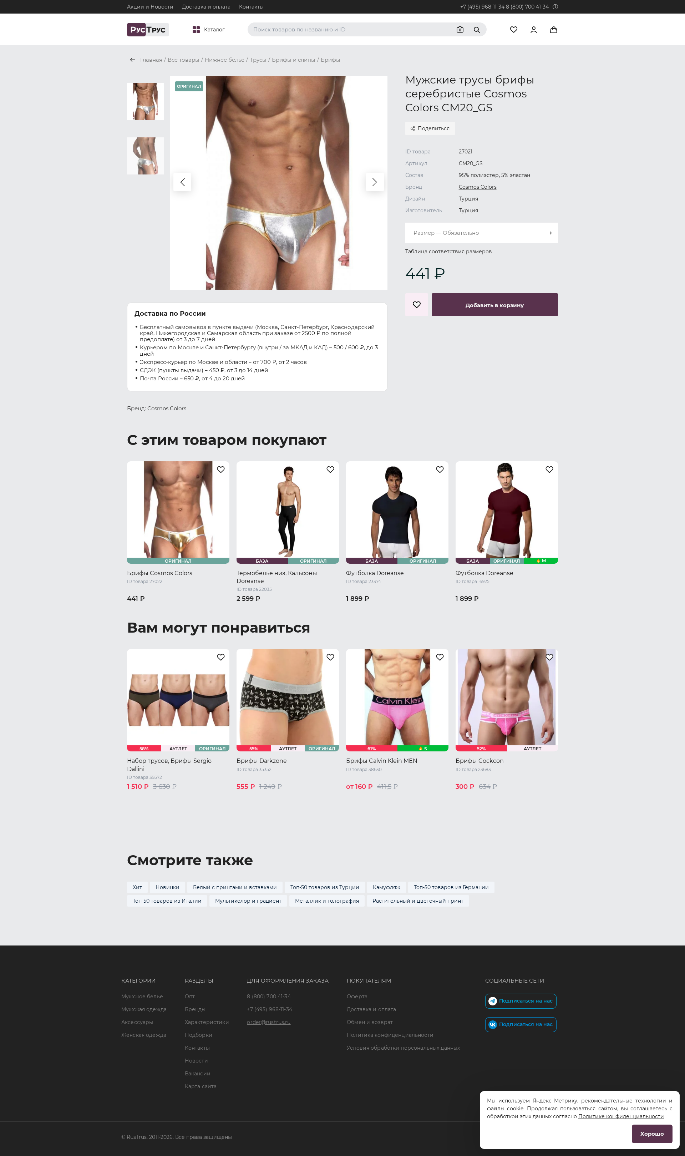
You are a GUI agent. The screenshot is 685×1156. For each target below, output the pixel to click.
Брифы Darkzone (262, 760)
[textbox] (481, 233)
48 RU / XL (141, 620)
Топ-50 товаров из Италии (167, 901)
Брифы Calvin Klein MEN (381, 760)
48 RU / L (419, 611)
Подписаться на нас (526, 1001)
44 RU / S (249, 611)
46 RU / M (279, 611)
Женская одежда (143, 1035)
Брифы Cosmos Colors (159, 573)
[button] (182, 182)
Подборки (198, 1035)
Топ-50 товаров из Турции (324, 887)
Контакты (251, 7)
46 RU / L (199, 611)
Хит (137, 887)
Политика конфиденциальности (390, 1035)
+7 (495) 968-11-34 (482, 7)
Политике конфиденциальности (621, 1116)
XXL (505, 798)
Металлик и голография (327, 901)
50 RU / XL (250, 620)
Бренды (195, 1009)
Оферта (357, 996)
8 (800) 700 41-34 (527, 7)
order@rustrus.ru (268, 1022)
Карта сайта (201, 1086)
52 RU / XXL (284, 620)
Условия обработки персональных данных (403, 1048)
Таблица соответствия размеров (448, 251)
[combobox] (481, 233)
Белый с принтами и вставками (235, 887)
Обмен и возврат (370, 1022)
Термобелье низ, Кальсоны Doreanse (277, 577)
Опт (190, 996)
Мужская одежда (144, 1009)
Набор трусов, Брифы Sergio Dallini (169, 764)
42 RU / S (139, 611)
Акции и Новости (150, 7)
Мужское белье (142, 996)
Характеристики (207, 1022)
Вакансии (197, 1073)
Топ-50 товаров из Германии (451, 887)
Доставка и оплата (206, 7)
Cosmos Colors (478, 187)
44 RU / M (169, 611)
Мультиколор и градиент (248, 901)
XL (491, 798)
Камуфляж (386, 887)
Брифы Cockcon (480, 760)
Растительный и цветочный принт (417, 901)
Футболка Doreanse (375, 573)
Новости (196, 1061)
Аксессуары (137, 1022)
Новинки (167, 887)
